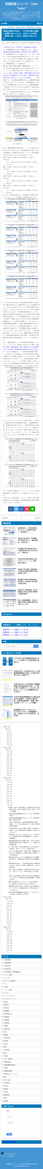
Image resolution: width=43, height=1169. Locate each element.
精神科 (6, 1068)
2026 (7, 727)
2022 (7, 927)
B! (22, 509)
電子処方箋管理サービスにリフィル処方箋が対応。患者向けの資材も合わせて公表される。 (23, 883)
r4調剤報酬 (7, 963)
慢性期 (6, 1092)
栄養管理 (6, 1017)
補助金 (6, 1089)
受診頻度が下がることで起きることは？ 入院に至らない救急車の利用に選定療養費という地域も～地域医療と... (24, 836)
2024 (7, 778)
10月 (9, 754)
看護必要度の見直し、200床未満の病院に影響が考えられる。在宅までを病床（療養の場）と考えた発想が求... (24, 865)
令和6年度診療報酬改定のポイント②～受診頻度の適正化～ (24, 814)
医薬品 (6, 1002)
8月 (8, 729)
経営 (25, 43)
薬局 (5, 1098)
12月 (8, 750)
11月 (9, 752)
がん (5, 984)
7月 (8, 731)
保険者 (6, 1086)
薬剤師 (6, 1101)
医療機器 (6, 1011)
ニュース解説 (8, 990)
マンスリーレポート (10, 996)
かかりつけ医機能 (9, 981)
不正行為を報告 (9, 1142)
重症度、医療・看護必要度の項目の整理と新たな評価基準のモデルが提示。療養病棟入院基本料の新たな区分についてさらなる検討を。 (21, 75)
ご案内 (6, 987)
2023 (7, 897)
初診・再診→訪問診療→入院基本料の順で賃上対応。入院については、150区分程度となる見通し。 (23, 871)
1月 (9, 745)
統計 (5, 1077)
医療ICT (6, 1005)
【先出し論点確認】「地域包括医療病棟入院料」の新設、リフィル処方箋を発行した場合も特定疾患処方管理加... (24, 824)
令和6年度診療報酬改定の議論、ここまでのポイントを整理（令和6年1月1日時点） (24, 893)
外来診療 (6, 1029)
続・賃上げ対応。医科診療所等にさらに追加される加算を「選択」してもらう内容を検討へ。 (23, 848)
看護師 (6, 1035)
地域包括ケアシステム (11, 1074)
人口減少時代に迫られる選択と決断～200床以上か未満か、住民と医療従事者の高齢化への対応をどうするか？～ (24, 830)
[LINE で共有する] (32, 508)
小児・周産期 (8, 1059)
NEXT (37, 518)
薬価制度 (6, 1095)
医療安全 (6, 1008)
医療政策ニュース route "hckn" (21, 6)
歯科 (5, 1053)
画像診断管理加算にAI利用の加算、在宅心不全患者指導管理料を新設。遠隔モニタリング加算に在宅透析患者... (24, 842)
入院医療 (38, 43)
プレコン (6, 993)
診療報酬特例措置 (9, 1065)
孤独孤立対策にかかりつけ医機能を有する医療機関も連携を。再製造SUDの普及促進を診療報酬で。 (23, 859)
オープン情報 (8, 975)
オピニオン (7, 978)
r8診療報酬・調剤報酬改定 (12, 972)
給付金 (6, 1044)
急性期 (22, 43)
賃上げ (35, 49)
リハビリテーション (10, 999)
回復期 (6, 1026)
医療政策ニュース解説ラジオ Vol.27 (15, 635)
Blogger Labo (25, 1166)
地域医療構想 (31, 43)
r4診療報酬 (7, 960)
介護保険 (6, 1023)
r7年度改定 (7, 969)
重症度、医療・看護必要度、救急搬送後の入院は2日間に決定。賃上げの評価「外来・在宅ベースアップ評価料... (24, 809)
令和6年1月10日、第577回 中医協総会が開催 (20, 47)
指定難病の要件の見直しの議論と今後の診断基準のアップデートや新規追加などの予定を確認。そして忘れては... (24, 888)
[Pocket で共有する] (27, 508)
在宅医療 (6, 1050)
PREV (6, 518)
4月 (8, 738)
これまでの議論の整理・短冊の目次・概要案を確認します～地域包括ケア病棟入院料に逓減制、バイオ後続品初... (24, 853)
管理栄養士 (7, 1038)
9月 (8, 757)
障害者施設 (7, 1062)
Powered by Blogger (10, 1154)
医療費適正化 (8, 1014)
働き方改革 (7, 1080)
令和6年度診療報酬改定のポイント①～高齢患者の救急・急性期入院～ (24, 819)
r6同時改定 (17, 43)
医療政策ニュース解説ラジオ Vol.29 (15, 629)
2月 (9, 743)
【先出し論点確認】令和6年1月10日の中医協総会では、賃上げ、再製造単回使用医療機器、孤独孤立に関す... (24, 877)
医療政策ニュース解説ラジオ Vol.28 (15, 632)
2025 (7, 748)
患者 (5, 1032)
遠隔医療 (6, 1020)
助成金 (6, 1056)
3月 (8, 740)
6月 (8, 733)
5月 (8, 736)
